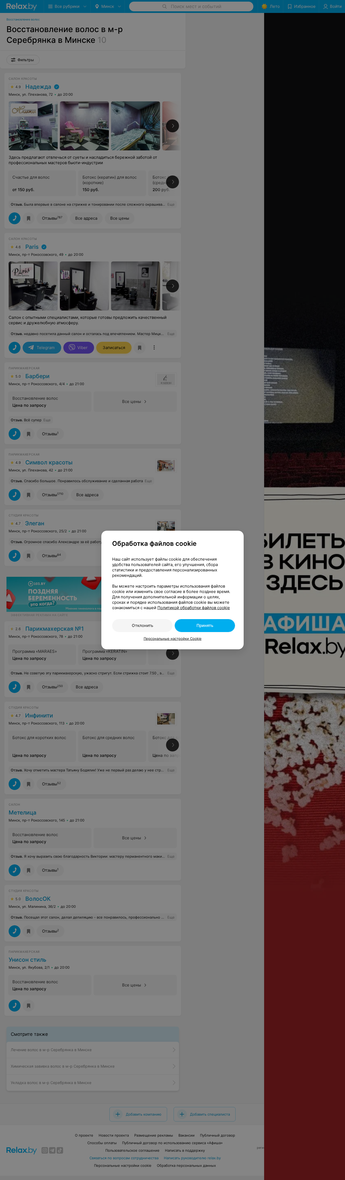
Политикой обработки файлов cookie (193, 607)
